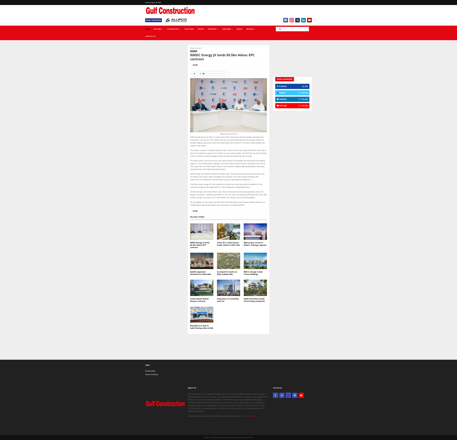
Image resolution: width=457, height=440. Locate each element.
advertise (212, 29)
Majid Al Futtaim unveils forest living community (254, 300)
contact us (150, 36)
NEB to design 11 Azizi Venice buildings (253, 273)
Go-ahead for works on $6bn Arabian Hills (227, 273)
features (158, 29)
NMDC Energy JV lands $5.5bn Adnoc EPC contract (199, 245)
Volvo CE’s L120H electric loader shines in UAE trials (228, 244)
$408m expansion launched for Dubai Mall (200, 273)
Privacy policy (150, 371)
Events (201, 29)
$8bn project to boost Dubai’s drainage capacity (255, 244)
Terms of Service (151, 374)
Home (147, 29)
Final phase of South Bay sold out (228, 300)
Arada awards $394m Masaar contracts (199, 300)
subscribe (226, 29)
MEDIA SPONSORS (153, 20)
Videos (239, 29)
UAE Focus (193, 51)
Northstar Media (247, 437)
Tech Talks (189, 29)
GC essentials (173, 29)
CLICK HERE (251, 416)
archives (250, 29)
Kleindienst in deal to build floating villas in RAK (201, 327)
